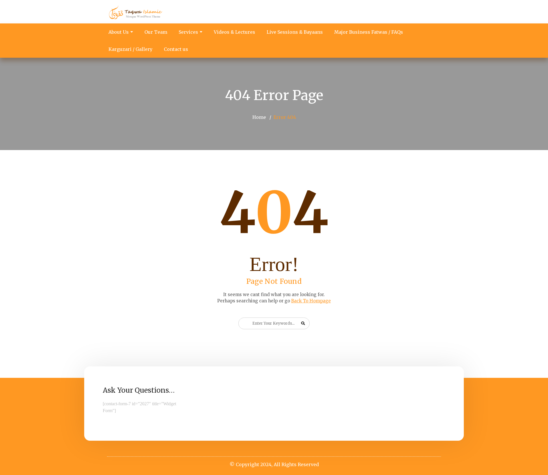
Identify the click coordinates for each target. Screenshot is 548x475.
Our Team (155, 32)
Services (188, 32)
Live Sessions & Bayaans (295, 32)
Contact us (176, 49)
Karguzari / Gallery (130, 49)
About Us (118, 32)
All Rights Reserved (296, 464)
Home (259, 117)
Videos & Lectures (234, 32)
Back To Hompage (311, 301)
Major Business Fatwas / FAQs (368, 32)
